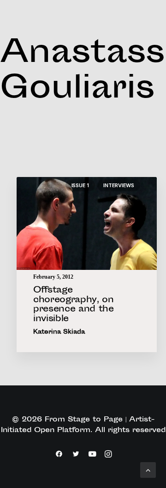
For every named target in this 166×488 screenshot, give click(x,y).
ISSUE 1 (80, 185)
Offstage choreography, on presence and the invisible (73, 304)
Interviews (118, 185)
